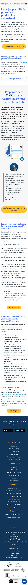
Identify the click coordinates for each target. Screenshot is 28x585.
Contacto (14, 446)
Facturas (14, 470)
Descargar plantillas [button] (15, 79)
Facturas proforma (14, 475)
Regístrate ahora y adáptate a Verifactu (14, 209)
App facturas (14, 481)
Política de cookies (14, 553)
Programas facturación (14, 504)
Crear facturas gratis (14, 499)
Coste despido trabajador (14, 496)
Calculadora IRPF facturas (14, 491)
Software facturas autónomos (14, 514)
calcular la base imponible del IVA (14, 355)
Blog (14, 507)
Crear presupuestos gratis (14, 502)
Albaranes (14, 478)
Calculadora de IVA (14, 488)
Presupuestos (14, 467)
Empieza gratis (14, 307)
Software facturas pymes (14, 517)
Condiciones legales (14, 548)
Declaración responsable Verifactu (14, 557)
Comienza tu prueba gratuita (14, 46)
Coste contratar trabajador (14, 493)
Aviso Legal (14, 555)
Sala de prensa (14, 451)
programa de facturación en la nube (12, 394)
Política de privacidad (14, 551)
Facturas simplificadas (14, 472)
